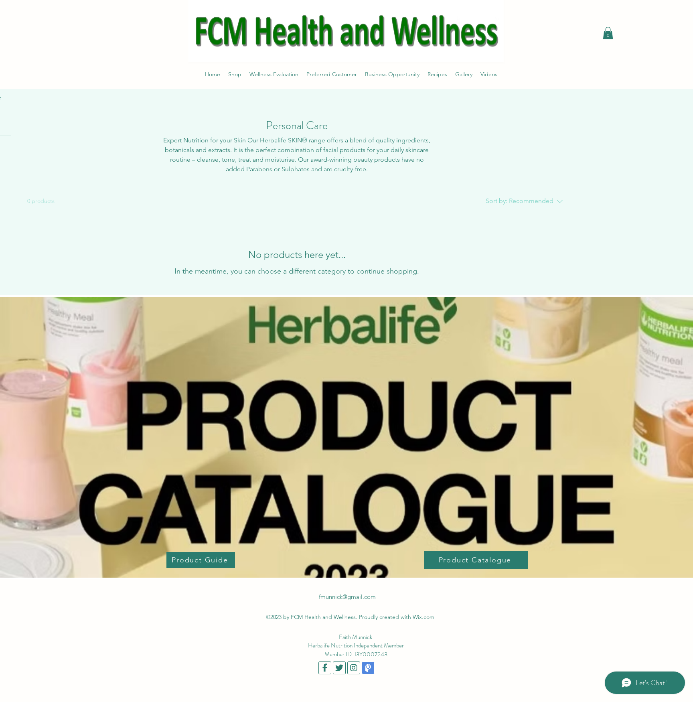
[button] (608, 33)
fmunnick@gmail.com (347, 597)
